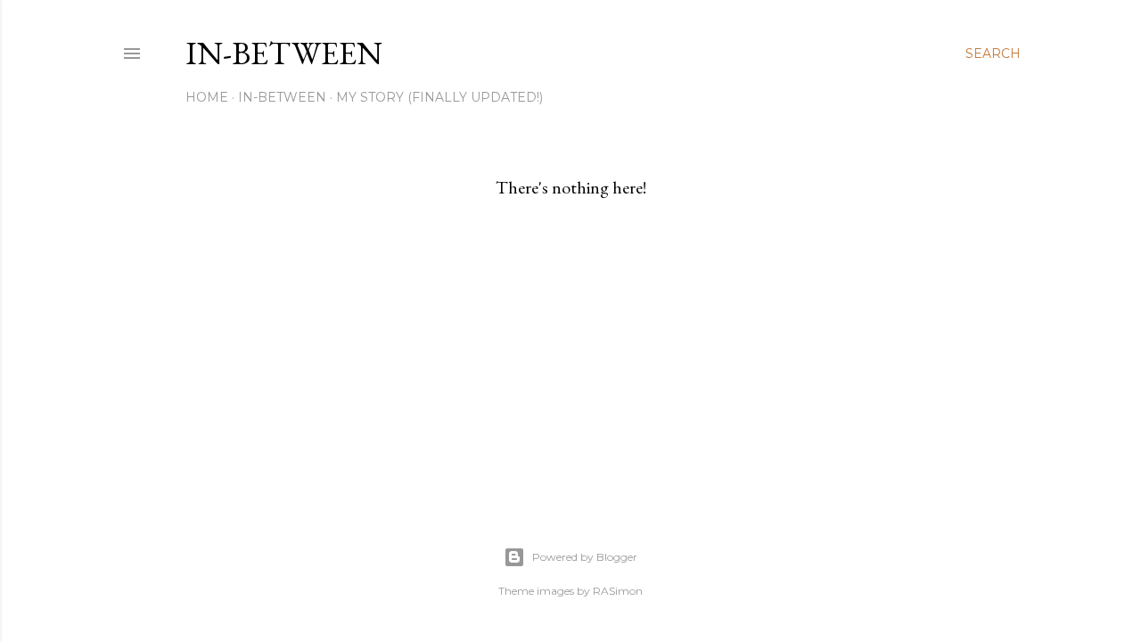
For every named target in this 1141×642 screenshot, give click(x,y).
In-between (283, 53)
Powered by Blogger (584, 557)
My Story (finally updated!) (439, 97)
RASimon (618, 590)
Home (206, 97)
